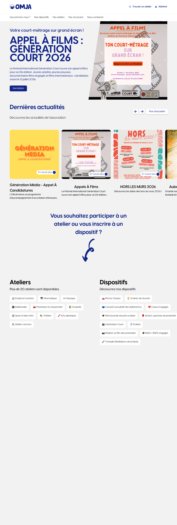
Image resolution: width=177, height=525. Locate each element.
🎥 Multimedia (19, 307)
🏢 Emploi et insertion (23, 298)
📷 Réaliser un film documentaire (119, 333)
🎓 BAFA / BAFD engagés (155, 333)
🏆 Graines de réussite (138, 298)
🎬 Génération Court (112, 324)
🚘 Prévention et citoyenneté (47, 307)
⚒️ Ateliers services (21, 324)
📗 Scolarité (75, 307)
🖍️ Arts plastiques (67, 316)
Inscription (18, 88)
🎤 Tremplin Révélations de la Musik (120, 342)
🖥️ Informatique (48, 298)
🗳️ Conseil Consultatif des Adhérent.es (122, 307)
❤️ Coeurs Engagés (158, 307)
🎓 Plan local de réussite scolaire (118, 316)
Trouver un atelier (141, 7)
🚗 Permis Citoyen (111, 298)
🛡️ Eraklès (135, 324)
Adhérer (162, 7)
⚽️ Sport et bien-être (22, 316)
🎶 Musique (69, 298)
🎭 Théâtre (45, 316)
